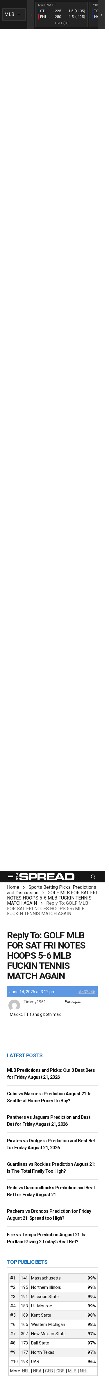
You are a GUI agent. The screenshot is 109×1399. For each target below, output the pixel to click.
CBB (60, 1370)
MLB (72, 1370)
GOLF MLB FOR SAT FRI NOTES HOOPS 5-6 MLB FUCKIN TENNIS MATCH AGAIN (52, 898)
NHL (84, 1370)
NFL (26, 1370)
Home (13, 887)
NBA (37, 1370)
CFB (49, 1370)
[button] (10, 876)
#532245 (86, 991)
